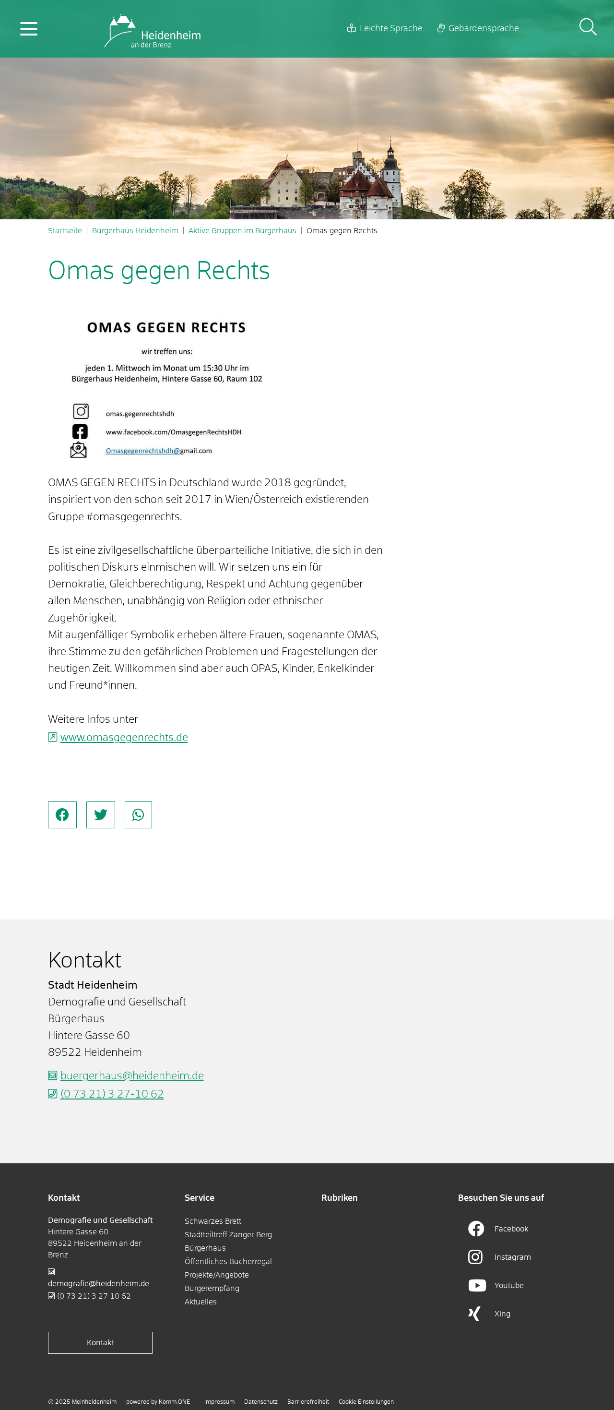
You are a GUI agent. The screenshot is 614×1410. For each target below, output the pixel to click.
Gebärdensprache (484, 28)
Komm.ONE (174, 1402)
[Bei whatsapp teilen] (138, 814)
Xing (503, 1314)
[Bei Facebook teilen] (62, 814)
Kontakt (100, 1343)
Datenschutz (261, 1402)
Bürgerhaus (205, 1248)
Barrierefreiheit (308, 1402)
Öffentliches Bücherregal (228, 1262)
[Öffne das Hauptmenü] (28, 28)
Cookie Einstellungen (366, 1402)
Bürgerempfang (212, 1288)
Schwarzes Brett (213, 1221)
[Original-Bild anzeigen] (168, 385)
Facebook (512, 1229)
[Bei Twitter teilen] (100, 814)
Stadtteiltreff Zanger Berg (228, 1235)
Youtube (509, 1286)
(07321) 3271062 (94, 1296)
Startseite (65, 231)
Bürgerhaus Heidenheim (135, 231)
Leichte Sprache (391, 28)
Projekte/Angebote (217, 1275)
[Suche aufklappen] (588, 28)
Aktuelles (201, 1302)
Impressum (219, 1402)
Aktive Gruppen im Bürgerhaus (242, 231)
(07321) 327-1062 (112, 1094)
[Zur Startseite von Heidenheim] (152, 29)
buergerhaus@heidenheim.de (132, 1076)
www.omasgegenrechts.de (124, 738)
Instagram (513, 1257)
